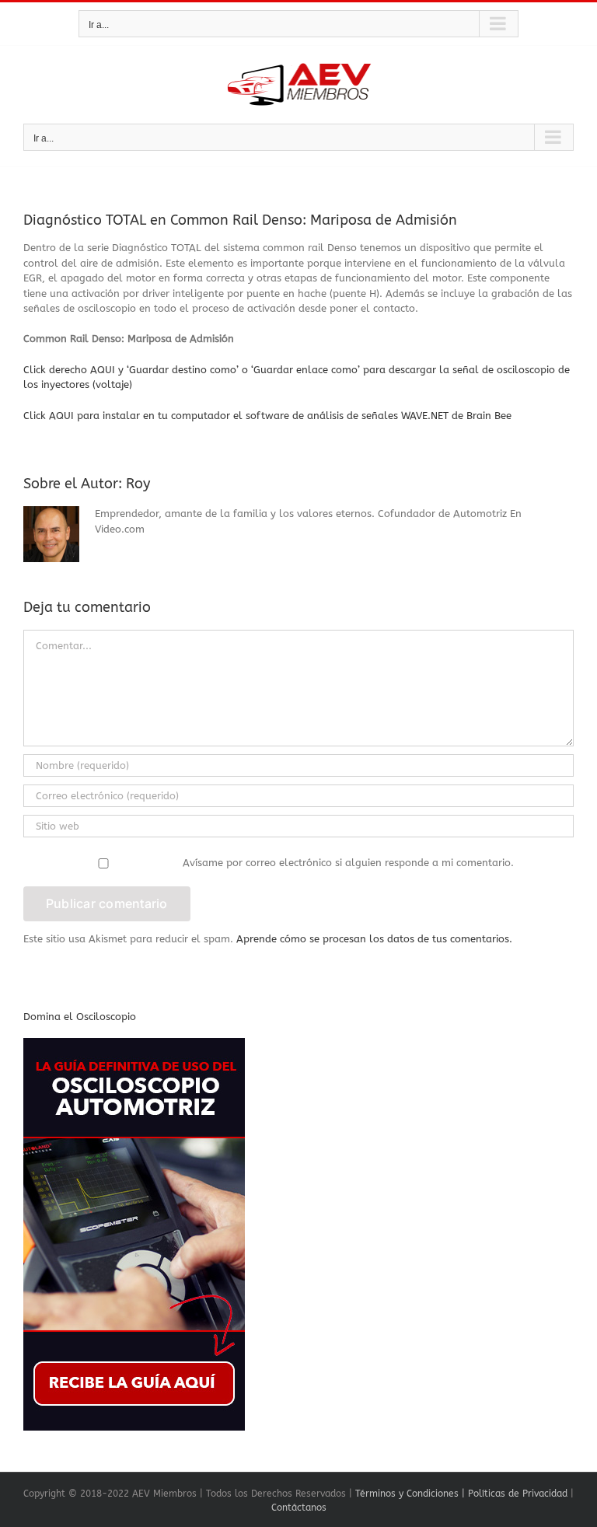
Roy (138, 483)
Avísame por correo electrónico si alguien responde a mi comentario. (348, 862)
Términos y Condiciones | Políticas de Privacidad (461, 1493)
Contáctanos (298, 1507)
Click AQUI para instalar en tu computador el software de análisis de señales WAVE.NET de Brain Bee (267, 415)
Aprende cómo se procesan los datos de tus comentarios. (374, 939)
